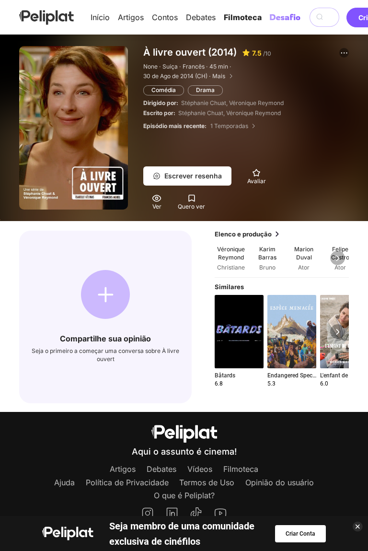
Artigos (131, 17)
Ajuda (64, 482)
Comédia (163, 90)
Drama (205, 90)
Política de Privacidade (127, 482)
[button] (344, 53)
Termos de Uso (206, 482)
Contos (165, 17)
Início (100, 17)
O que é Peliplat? (184, 495)
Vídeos (199, 469)
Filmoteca (243, 17)
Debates (201, 17)
